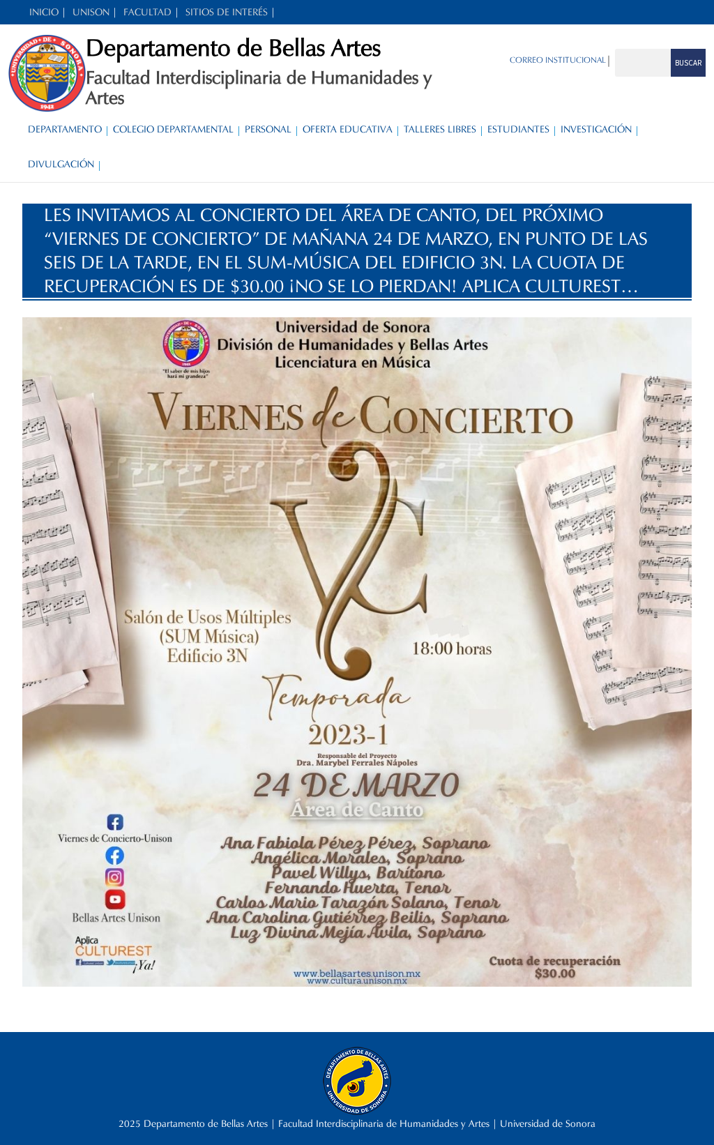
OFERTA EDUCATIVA (348, 129)
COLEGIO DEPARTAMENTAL (173, 129)
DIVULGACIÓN (61, 164)
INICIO (44, 12)
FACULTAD (147, 12)
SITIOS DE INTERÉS (226, 12)
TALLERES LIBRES (440, 129)
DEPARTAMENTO (65, 129)
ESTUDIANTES (518, 129)
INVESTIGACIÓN (596, 129)
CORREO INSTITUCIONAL (558, 59)
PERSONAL (268, 129)
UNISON (91, 12)
